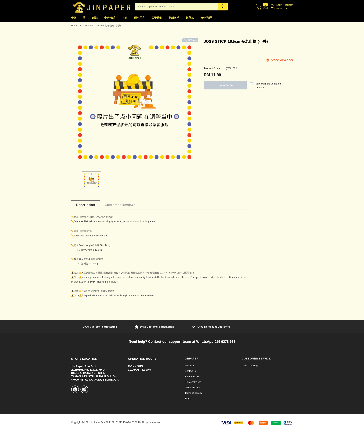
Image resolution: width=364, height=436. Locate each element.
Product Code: (212, 68)
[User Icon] (272, 6)
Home (74, 25)
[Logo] (101, 6)
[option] (134, 102)
